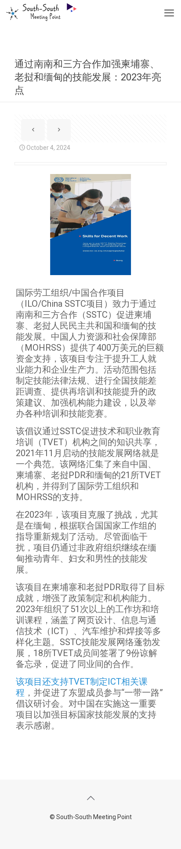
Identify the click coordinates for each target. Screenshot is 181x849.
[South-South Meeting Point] (38, 11)
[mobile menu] (169, 13)
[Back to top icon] (90, 798)
